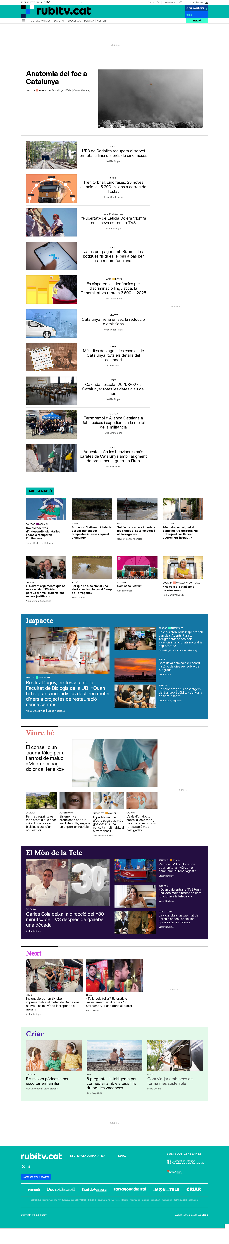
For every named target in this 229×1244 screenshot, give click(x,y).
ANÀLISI (112, 813)
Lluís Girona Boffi (113, 299)
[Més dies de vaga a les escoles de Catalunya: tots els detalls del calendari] (51, 357)
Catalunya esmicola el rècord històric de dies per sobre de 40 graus (179, 666)
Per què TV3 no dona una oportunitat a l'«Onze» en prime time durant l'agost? (177, 867)
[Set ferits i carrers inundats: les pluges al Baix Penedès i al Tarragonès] (137, 509)
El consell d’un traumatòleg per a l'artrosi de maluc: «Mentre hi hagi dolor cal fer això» (45, 758)
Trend (29, 995)
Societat (59, 21)
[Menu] (23, 20)
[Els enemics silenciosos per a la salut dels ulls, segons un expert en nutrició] (75, 800)
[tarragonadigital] (130, 1189)
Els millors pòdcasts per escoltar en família (47, 1081)
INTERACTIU (45, 90)
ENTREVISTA (44, 677)
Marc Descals (113, 467)
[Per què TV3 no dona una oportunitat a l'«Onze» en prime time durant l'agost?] (135, 870)
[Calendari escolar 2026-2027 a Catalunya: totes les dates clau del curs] (51, 391)
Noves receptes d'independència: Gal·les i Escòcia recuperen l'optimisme (44, 533)
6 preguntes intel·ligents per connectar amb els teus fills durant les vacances (112, 1083)
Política (89, 21)
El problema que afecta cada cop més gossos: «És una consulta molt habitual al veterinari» (108, 824)
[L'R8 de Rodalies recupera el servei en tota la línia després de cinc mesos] (51, 155)
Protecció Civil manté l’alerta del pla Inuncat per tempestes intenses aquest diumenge (92, 532)
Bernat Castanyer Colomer (39, 543)
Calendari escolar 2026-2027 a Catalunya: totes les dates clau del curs (113, 389)
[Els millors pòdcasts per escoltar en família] (54, 1055)
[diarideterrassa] (94, 1189)
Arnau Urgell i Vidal (113, 197)
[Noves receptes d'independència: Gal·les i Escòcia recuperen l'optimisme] (46, 509)
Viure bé (40, 733)
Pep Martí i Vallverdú (173, 595)
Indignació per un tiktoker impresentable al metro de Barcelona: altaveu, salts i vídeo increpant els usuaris (53, 1004)
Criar (113, 346)
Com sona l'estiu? (129, 586)
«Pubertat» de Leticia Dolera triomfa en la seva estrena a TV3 (113, 220)
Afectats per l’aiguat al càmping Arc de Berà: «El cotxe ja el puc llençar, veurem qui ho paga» (180, 532)
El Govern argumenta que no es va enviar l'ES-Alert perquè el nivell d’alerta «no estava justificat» (45, 591)
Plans (150, 1074)
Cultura (102, 21)
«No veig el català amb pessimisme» (178, 588)
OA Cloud (203, 1215)
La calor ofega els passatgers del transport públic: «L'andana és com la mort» (180, 692)
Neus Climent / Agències (129, 539)
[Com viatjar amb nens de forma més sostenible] (175, 1055)
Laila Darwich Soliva (103, 836)
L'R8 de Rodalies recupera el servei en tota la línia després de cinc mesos (113, 153)
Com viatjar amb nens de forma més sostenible (170, 1081)
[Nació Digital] (51, 12)
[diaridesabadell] (61, 1189)
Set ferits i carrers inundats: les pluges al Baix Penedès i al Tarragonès (136, 531)
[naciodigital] (34, 1189)
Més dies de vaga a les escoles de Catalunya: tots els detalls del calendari (113, 355)
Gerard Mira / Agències (171, 701)
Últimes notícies (41, 21)
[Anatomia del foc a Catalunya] (150, 98)
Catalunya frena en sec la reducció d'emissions (113, 321)
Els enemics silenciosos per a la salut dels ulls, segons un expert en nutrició (75, 821)
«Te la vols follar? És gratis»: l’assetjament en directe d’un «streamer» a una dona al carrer (109, 1002)
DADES (118, 279)
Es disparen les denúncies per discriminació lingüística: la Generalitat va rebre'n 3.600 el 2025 (113, 288)
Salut (29, 742)
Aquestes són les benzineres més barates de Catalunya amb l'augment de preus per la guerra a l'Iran (113, 456)
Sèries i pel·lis (166, 911)
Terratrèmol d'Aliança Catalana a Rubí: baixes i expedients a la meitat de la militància (113, 422)
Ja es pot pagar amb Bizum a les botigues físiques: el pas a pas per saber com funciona (113, 256)
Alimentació (66, 812)
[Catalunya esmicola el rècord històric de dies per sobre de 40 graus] (135, 670)
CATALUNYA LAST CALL (188, 583)
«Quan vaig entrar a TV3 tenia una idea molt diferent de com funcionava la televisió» (180, 893)
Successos (74, 21)
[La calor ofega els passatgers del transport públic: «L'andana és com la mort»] (135, 696)
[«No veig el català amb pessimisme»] (183, 567)
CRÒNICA (43, 524)
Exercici (30, 812)
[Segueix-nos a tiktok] (29, 1168)
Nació (113, 146)
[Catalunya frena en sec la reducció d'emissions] (51, 323)
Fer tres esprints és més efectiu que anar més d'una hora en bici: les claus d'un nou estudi (41, 823)
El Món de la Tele (113, 214)
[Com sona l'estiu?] (137, 567)
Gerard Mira (113, 366)
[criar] (193, 1189)
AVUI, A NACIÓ (40, 491)
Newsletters (171, 2)
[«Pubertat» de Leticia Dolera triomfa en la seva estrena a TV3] (51, 222)
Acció (75, 582)
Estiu (89, 1074)
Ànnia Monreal (124, 591)
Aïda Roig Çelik (94, 1093)
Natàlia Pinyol (113, 161)
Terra (75, 523)
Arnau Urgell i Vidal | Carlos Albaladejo (71, 90)
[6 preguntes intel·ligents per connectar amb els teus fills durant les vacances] (114, 1055)
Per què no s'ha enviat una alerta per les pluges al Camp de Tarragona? (92, 589)
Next (34, 953)
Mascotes (98, 813)
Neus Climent (78, 597)
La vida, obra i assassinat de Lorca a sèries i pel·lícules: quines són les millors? (178, 919)
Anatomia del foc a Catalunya (56, 77)
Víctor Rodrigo (113, 228)
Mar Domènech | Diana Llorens (42, 1089)
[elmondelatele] (166, 1189)
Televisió (31, 909)
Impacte (30, 90)
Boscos (30, 677)
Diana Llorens (154, 1089)
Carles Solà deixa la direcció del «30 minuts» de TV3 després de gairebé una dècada (65, 919)
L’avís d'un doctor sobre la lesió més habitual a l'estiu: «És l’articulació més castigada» (141, 823)
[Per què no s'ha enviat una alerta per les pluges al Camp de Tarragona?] (92, 567)
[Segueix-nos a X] (23, 1168)
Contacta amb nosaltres (36, 1176)
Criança (30, 1074)
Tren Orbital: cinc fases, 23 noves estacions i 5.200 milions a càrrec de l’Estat (113, 187)
